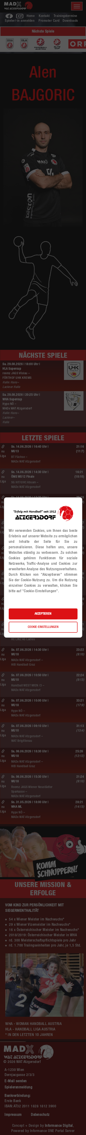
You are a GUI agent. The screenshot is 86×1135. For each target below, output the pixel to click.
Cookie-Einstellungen (43, 627)
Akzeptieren (43, 614)
